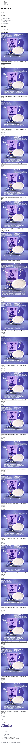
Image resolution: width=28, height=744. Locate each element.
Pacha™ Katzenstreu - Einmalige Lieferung (11, 260)
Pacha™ (3, 297)
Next (5, 722)
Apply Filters (4, 32)
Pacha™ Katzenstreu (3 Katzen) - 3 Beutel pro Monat (14, 96)
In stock (5, 29)
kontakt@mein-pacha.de (13, 738)
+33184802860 (11, 737)
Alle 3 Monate (6, 18)
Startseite (5, 23)
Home (5, 2)
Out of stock (5, 31)
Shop (5, 3)
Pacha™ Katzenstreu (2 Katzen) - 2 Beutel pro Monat (14, 164)
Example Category (7, 20)
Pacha (4, 21)
